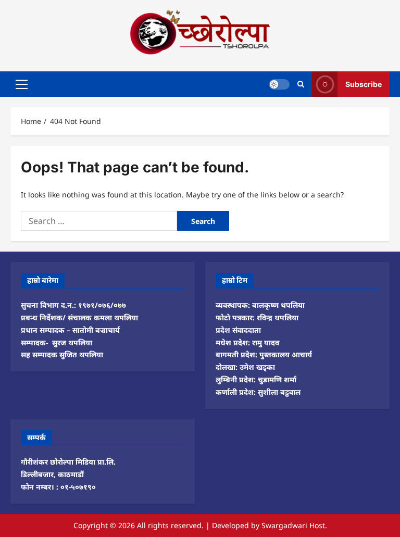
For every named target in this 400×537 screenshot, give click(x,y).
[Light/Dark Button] (279, 84)
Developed (230, 525)
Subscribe (363, 83)
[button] (21, 84)
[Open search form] (300, 84)
